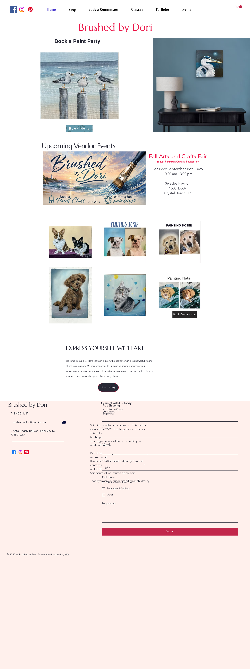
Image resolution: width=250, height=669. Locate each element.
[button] (239, 6)
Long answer (109, 503)
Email (106, 444)
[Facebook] (13, 9)
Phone (106, 461)
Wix (67, 555)
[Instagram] (22, 9)
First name (108, 412)
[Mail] (64, 422)
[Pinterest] (30, 9)
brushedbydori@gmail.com (29, 422)
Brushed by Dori (27, 404)
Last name (108, 428)
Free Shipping (111, 405)
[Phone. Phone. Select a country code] (107, 467)
